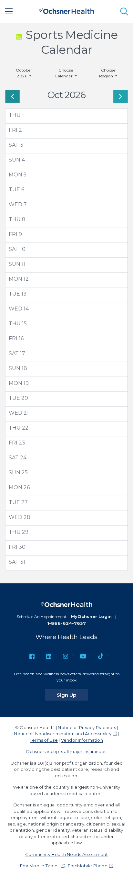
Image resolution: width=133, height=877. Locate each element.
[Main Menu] (9, 11)
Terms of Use (44, 740)
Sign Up (72, 694)
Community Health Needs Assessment (66, 854)
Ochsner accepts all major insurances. (66, 751)
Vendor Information (82, 740)
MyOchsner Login (91, 616)
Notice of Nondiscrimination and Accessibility (62, 733)
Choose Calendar (64, 73)
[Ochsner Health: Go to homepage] (66, 10)
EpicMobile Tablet (39, 865)
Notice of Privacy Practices (87, 727)
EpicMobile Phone (87, 865)
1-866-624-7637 (66, 623)
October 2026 (24, 73)
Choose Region (107, 73)
